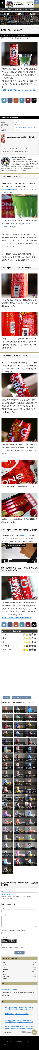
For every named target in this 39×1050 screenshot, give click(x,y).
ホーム (3, 9)
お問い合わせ (29, 1041)
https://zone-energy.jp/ (9, 989)
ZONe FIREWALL (8, 189)
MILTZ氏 (25, 535)
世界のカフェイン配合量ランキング (17, 9)
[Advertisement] (20, 110)
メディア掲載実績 (17, 1041)
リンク (23, 1041)
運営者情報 (9, 1041)
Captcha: (5, 937)
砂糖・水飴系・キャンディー (27, 127)
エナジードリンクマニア (21, 1043)
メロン (16, 127)
